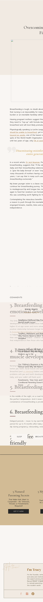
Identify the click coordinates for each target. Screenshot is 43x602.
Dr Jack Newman (33, 162)
